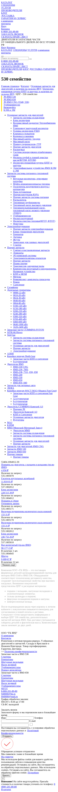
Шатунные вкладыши (12, 662)
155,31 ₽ (5, 514)
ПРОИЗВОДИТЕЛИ (11, 10)
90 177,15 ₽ (7, 548)
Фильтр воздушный (23, 218)
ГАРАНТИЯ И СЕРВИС (13, 18)
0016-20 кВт (19, 295)
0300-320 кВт (20, 316)
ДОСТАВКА (7, 15)
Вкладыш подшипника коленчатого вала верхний (26, 522)
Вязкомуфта (10, 107)
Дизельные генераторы (19, 290)
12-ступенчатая (21, 398)
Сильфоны (12, 287)
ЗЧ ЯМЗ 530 (10, 97)
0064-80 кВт (19, 303)
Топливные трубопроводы (26, 202)
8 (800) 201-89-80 (9, 31)
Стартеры (6, 657)
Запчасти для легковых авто (21, 385)
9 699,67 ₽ (6, 559)
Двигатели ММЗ (21, 430)
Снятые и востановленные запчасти (31, 250)
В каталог (6, 789)
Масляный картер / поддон (26, 139)
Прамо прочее (20, 263)
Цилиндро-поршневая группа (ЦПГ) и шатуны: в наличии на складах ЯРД (27, 91)
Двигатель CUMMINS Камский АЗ (25, 406)
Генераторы (7, 659)
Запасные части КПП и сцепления (30, 359)
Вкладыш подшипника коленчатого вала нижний (26, 511)
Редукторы (18, 420)
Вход (3, 26)
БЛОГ (4, 13)
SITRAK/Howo (14, 332)
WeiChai (11, 335)
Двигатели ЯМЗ (15, 364)
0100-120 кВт (20, 306)
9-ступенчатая (20, 361)
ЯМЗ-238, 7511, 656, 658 (25, 372)
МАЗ (9, 422)
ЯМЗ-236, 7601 (20, 369)
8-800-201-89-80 (9, 691)
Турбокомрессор (12, 105)
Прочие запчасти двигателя (27, 147)
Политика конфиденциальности (20, 651)
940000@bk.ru (8, 694)
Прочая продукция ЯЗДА (26, 194)
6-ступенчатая (20, 401)
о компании (7, 21)
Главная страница (10, 86)
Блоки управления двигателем (28, 231)
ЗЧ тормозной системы (24, 255)
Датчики (17, 237)
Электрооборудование (18, 226)
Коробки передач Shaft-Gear (21, 356)
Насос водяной (8, 664)
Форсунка (18, 223)
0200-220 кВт (20, 311)
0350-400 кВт (20, 319)
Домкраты (18, 253)
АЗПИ (10, 353)
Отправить (7, 736)
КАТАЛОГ (6, 2)
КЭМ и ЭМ (9, 110)
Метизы (17, 276)
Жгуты (16, 239)
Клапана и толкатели (24, 133)
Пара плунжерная (22, 192)
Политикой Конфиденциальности (20, 731)
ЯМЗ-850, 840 (20, 382)
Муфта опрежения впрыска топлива (31, 184)
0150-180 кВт (20, 308)
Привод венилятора (11, 670)
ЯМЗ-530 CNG (20, 367)
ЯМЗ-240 (17, 375)
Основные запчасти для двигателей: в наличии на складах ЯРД (28, 87)
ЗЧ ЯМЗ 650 (10, 99)
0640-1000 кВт (20, 324)
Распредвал (19, 149)
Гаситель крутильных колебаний (18, 478)
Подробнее (33, 772)
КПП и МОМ (20, 274)
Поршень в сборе (10, 501)
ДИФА (10, 388)
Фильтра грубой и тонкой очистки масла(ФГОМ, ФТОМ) (30, 158)
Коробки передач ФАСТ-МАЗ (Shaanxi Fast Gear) (32, 390)
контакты (6, 23)
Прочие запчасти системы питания (31, 197)
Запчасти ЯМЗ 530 (16, 449)
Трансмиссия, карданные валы (28, 266)
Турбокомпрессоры (11, 667)
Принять (6, 775)
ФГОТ (4, 688)
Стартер (17, 245)
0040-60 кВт (19, 300)
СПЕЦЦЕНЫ (8, 5)
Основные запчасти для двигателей (25, 115)
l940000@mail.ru (9, 696)
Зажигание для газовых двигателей (31, 242)
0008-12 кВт (19, 292)
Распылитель (19, 200)
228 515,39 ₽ (7, 492)
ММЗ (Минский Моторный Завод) (24, 428)
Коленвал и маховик (23, 136)
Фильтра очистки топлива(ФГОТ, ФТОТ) (34, 221)
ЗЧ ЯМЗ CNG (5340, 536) (16, 102)
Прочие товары (15, 454)
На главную (7, 756)
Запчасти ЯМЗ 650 (16, 451)
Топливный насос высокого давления (32, 205)
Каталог (25, 86)
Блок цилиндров (21, 120)
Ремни (16, 282)
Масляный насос (21, 141)
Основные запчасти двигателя (28, 417)
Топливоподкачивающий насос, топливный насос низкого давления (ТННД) (31, 210)
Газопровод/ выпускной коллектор (30, 128)
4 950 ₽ (4, 470)
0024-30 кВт (19, 298)
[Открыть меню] (2, 56)
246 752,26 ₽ (7, 537)
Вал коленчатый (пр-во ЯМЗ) (16, 545)
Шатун (4, 556)
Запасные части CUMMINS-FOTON (25, 329)
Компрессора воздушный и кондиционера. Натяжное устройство (34, 270)
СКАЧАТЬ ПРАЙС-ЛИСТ (14, 37)
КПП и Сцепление (22, 414)
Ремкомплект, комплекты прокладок (31, 279)
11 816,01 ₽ (7, 481)
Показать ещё (8, 565)
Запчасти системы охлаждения (28, 117)
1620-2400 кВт (20, 327)
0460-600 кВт (20, 322)
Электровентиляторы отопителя (29, 258)
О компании (7, 635)
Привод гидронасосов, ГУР (27, 144)
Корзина (5, 29)
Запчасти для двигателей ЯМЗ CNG (25, 446)
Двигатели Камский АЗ (25, 412)
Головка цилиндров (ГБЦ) (26, 131)
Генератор (18, 234)
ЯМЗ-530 (17, 377)
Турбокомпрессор (22, 216)
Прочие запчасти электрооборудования (33, 229)
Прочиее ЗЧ (19, 409)
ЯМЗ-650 (17, 380)
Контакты (6, 638)
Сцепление (18, 284)
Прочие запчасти (15, 247)
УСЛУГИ (6, 7)
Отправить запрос (10, 503)
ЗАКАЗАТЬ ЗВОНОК (12, 34)
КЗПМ (10, 425)
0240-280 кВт (20, 314)
